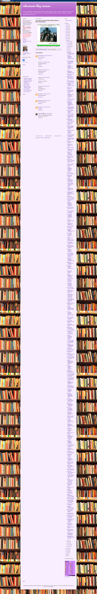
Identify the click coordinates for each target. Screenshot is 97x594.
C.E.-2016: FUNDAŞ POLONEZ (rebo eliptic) (70, 139)
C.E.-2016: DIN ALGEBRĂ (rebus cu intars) (70, 243)
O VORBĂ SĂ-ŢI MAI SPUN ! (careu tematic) (70, 304)
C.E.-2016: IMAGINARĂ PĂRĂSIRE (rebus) (70, 71)
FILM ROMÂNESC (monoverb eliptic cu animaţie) (70, 501)
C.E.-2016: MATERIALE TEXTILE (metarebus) (69, 250)
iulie (68, 49)
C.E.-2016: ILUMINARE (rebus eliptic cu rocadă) (70, 459)
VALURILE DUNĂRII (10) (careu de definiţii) (70, 417)
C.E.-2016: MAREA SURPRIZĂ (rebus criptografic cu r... (70, 107)
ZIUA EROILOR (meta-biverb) (69, 492)
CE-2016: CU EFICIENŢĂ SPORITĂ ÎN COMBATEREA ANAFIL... (70, 103)
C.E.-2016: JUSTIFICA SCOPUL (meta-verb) (70, 421)
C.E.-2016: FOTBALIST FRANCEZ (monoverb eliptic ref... (70, 313)
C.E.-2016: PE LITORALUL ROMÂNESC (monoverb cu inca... (70, 216)
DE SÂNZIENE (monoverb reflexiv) (69, 176)
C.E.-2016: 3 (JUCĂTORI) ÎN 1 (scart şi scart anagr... (70, 291)
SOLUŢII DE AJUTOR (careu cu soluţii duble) (70, 472)
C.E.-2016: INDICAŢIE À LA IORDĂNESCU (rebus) (70, 382)
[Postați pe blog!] (51, 49)
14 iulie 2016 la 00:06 (48, 113)
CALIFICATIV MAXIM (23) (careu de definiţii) (70, 199)
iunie (68, 50)
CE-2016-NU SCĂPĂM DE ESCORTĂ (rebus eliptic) (70, 425)
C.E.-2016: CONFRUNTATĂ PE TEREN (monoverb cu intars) (70, 95)
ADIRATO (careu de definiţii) (70, 433)
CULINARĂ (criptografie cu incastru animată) (70, 507)
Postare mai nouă (39, 135)
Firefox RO (25, 40)
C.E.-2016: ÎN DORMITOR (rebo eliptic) (70, 325)
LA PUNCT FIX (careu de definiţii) (70, 173)
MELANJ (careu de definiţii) (70, 487)
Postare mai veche (58, 135)
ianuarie (68, 546)
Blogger (52, 586)
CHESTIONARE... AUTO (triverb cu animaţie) (70, 466)
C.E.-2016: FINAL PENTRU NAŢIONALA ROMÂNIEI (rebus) (70, 259)
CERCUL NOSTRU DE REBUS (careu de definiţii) (70, 246)
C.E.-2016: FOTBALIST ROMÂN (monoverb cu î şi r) (70, 267)
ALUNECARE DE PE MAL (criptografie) (70, 469)
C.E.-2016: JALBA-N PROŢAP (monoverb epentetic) (70, 132)
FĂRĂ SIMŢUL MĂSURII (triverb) (70, 349)
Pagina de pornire (48, 135)
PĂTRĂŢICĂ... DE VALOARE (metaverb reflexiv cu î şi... (70, 85)
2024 (67, 28)
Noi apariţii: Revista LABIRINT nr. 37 (70, 514)
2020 (67, 34)
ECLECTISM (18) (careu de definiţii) (70, 288)
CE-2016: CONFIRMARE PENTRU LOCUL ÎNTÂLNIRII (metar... (70, 362)
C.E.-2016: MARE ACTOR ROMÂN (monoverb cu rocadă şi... (70, 62)
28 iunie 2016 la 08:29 (46, 77)
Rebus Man (40, 113)
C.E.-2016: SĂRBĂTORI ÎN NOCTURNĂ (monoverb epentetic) (70, 437)
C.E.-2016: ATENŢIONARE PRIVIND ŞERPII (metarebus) (70, 345)
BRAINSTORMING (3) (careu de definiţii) (70, 510)
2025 (67, 26)
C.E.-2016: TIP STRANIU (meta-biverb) (70, 449)
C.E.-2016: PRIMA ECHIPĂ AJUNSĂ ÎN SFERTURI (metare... (70, 127)
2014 (67, 549)
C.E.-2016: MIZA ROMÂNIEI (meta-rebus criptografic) (70, 386)
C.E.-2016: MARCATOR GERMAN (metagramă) (69, 442)
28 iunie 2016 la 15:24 (46, 100)
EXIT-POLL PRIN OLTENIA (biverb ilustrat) (70, 530)
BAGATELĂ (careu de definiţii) (70, 351)
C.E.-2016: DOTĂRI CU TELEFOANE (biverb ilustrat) (70, 341)
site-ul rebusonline (27, 91)
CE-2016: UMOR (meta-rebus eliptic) (70, 123)
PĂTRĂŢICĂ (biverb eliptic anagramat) (70, 81)
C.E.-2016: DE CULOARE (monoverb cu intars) (70, 235)
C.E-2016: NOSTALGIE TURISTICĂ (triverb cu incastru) (69, 337)
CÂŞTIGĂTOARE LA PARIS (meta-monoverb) (70, 516)
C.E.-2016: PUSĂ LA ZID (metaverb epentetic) (70, 318)
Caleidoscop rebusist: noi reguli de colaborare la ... (70, 53)
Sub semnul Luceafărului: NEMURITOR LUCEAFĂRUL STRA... (70, 395)
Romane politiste (27, 88)
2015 (67, 548)
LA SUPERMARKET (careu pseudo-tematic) (70, 91)
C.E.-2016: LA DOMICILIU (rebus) (69, 271)
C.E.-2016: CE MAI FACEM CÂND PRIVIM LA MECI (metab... (70, 116)
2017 (67, 38)
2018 (67, 37)
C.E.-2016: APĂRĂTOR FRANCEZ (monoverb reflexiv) (69, 169)
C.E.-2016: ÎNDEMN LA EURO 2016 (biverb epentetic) (70, 378)
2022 (67, 31)
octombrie (69, 44)
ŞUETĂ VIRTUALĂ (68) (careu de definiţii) (70, 157)
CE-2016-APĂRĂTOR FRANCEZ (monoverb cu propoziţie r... (70, 204)
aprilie (68, 541)
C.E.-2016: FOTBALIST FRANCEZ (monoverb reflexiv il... (70, 57)
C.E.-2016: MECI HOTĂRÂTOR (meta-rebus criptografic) (70, 296)
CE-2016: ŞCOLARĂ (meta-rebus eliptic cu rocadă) (70, 357)
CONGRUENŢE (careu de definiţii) (70, 452)
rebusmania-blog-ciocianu (36, 5)
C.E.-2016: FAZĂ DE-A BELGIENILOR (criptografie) (70, 135)
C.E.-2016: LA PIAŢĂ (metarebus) (70, 100)
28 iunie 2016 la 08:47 (46, 86)
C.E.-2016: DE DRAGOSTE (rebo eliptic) (70, 321)
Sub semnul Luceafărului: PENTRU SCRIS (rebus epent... (70, 400)
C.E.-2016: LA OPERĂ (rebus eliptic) (70, 145)
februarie (68, 544)
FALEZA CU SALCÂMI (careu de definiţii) (70, 263)
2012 (67, 552)
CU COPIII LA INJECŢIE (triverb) (70, 197)
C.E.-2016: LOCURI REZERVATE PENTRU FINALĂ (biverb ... (70, 193)
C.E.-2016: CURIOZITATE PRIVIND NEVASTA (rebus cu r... (70, 67)
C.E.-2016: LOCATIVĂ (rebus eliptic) (70, 220)
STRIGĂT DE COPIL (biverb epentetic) (70, 498)
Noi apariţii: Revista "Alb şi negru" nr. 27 (70, 208)
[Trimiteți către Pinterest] (55, 49)
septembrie (69, 46)
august (68, 47)
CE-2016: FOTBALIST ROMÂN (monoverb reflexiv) (69, 367)
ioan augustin (41, 55)
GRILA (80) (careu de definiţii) (70, 227)
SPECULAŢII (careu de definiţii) (70, 75)
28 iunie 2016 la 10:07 (46, 93)
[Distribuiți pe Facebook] (54, 49)
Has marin (40, 93)
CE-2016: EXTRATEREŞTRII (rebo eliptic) (70, 354)
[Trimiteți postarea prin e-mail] (49, 49)
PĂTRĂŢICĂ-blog (27, 83)
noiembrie (69, 43)
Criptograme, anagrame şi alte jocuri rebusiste (28, 79)
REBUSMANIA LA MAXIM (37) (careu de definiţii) (70, 371)
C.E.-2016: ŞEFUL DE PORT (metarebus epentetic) (70, 280)
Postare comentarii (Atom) (45, 137)
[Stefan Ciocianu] (23, 60)
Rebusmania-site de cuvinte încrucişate (27, 87)
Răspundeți (40, 58)
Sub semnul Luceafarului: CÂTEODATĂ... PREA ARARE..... (70, 409)
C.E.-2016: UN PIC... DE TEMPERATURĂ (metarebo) (70, 149)
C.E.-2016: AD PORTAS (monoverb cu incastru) (70, 430)
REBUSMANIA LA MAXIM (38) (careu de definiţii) (70, 120)
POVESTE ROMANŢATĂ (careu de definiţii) (70, 495)
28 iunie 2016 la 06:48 (46, 62)
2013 (67, 551)
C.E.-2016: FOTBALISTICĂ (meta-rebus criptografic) (70, 480)
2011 (67, 554)
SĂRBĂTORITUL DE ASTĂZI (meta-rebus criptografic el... (70, 78)
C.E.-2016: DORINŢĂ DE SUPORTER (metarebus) (70, 375)
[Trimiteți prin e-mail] (50, 49)
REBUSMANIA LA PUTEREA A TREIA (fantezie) (70, 537)
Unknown (40, 100)
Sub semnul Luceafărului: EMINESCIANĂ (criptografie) (70, 404)
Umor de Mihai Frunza (28, 90)
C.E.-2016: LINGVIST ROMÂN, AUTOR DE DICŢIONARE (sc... (70, 308)
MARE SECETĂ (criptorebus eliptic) (69, 484)
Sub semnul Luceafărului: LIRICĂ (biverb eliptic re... (70, 413)
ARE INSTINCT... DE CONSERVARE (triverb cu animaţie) (70, 520)
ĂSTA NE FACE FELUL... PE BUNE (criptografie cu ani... (70, 161)
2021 (67, 32)
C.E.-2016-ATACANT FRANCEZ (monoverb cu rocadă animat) (70, 332)
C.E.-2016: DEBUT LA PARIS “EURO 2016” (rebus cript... (70, 476)
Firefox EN (24, 39)
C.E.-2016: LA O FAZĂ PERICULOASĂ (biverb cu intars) (70, 239)
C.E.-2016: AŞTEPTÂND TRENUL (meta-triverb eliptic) (70, 180)
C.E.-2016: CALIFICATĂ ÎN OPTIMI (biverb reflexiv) (70, 189)
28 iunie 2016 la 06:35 (48, 55)
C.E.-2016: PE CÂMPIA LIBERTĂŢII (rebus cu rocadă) (70, 230)
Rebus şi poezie (26, 85)
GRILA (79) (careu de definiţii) (70, 504)
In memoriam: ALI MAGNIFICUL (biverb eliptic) (70, 533)
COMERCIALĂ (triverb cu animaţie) (69, 455)
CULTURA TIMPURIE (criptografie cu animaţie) (70, 446)
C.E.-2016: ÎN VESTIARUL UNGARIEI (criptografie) (69, 284)
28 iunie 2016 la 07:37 (46, 69)
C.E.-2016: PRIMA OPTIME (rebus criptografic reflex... (70, 184)
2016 (67, 40)
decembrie (69, 41)
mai (67, 540)
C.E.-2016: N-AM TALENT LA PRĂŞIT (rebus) (70, 224)
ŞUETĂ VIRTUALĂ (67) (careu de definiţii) (70, 463)
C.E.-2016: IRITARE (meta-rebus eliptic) (70, 165)
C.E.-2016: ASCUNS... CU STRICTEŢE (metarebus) (70, 276)
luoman (45, 586)
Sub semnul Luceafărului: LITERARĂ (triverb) (69, 390)
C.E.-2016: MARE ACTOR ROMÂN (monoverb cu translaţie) (70, 255)
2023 (67, 29)
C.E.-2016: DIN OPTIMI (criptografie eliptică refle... (70, 153)
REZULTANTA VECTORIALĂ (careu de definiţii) (70, 328)
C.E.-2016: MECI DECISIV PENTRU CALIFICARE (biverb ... (70, 300)
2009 (67, 555)
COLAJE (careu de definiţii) (70, 142)
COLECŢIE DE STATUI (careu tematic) (70, 524)
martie (68, 543)
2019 (67, 35)
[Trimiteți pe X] (53, 49)
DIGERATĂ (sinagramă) (69, 490)
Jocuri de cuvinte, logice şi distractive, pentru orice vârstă (28, 81)
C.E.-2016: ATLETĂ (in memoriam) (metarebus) (70, 211)
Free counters (67, 576)
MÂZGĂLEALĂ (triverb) (69, 88)
